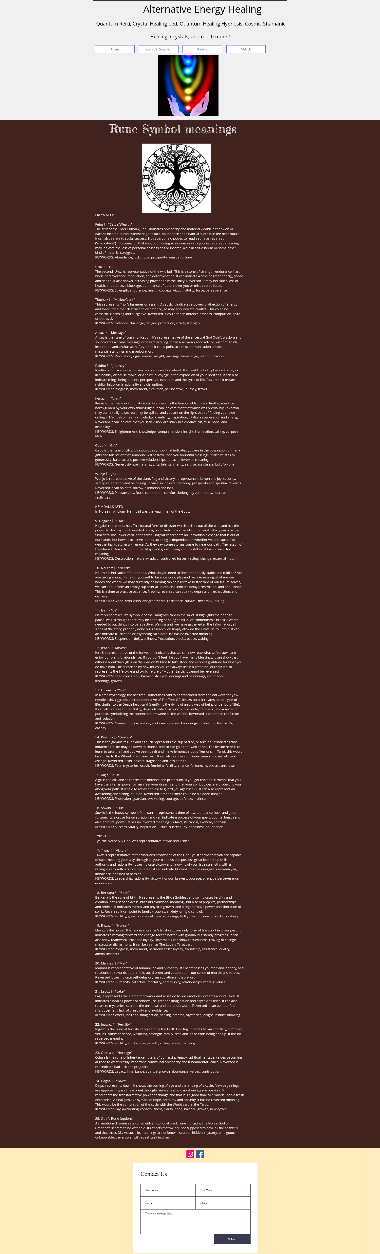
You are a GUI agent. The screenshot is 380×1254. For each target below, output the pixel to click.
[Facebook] (200, 1154)
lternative (170, 9)
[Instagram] (190, 1154)
